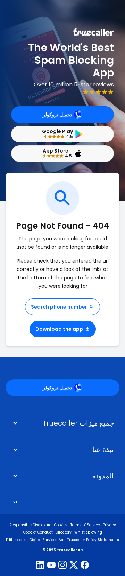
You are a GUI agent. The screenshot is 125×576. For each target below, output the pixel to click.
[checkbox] (62, 449)
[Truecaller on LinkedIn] (40, 565)
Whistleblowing (88, 532)
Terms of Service (85, 525)
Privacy (109, 525)
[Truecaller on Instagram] (62, 565)
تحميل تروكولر (57, 114)
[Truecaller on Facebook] (85, 565)
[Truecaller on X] (73, 565)
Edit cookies (16, 540)
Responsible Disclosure (30, 525)
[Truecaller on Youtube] (51, 565)
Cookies (61, 525)
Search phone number (59, 306)
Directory (64, 532)
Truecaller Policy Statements (93, 540)
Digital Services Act (47, 540)
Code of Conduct (38, 532)
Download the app (59, 329)
